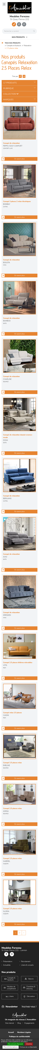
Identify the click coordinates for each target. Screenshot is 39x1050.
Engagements (29, 1023)
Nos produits (18, 37)
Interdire (29, 1044)
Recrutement (25, 961)
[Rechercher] (34, 31)
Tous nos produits (12, 43)
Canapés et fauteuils (13, 45)
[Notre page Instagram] (24, 24)
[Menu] (4, 4)
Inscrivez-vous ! (29, 1006)
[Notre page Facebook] (19, 24)
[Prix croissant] (20, 76)
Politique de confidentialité (19, 1036)
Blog (19, 1023)
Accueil (11, 1032)
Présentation (7, 961)
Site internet (9, 1023)
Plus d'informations (11, 1047)
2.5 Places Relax (12, 48)
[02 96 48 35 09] (14, 24)
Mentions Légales (24, 1032)
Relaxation (27, 45)
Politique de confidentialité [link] (28, 1047)
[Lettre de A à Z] (23, 76)
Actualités (7, 965)
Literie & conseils (27, 965)
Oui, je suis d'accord (15, 1044)
